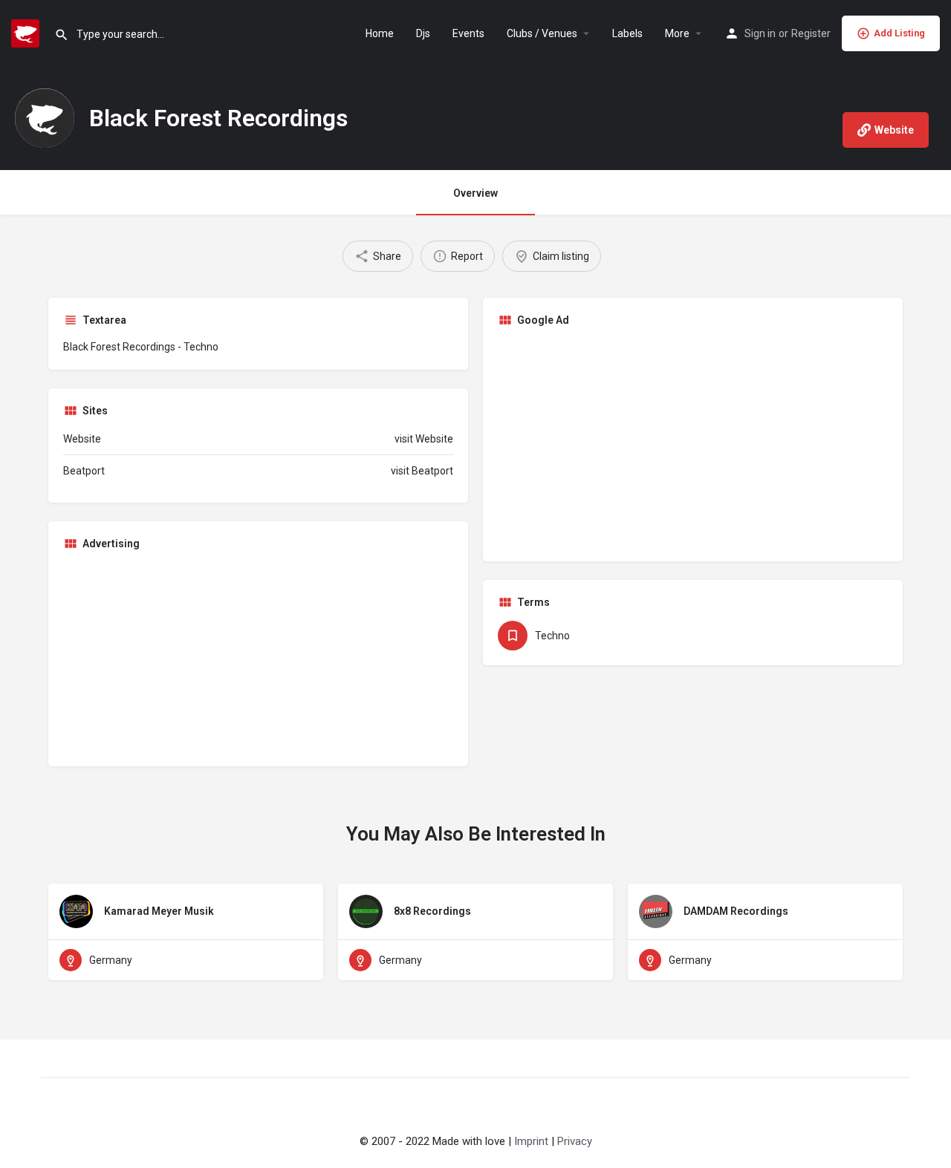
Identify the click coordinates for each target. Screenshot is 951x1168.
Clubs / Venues (542, 33)
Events (468, 33)
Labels (627, 33)
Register (811, 33)
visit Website (424, 439)
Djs (423, 33)
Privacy (574, 1141)
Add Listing (899, 33)
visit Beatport (422, 471)
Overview (475, 193)
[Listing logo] (44, 118)
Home (380, 33)
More (677, 33)
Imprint (531, 1141)
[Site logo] (27, 32)
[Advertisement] (693, 443)
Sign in (760, 33)
